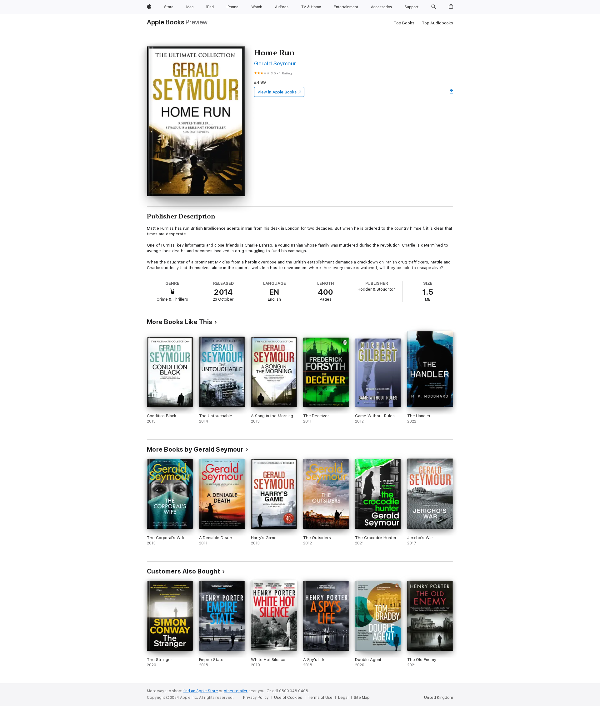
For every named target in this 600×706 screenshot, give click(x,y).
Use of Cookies (288, 697)
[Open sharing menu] (451, 92)
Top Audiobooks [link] (437, 23)
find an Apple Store (200, 691)
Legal (343, 697)
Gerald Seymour (275, 63)
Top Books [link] (404, 23)
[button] (433, 7)
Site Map (361, 697)
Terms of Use (320, 697)
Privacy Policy (255, 697)
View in (277, 92)
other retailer (236, 691)
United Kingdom (438, 697)
